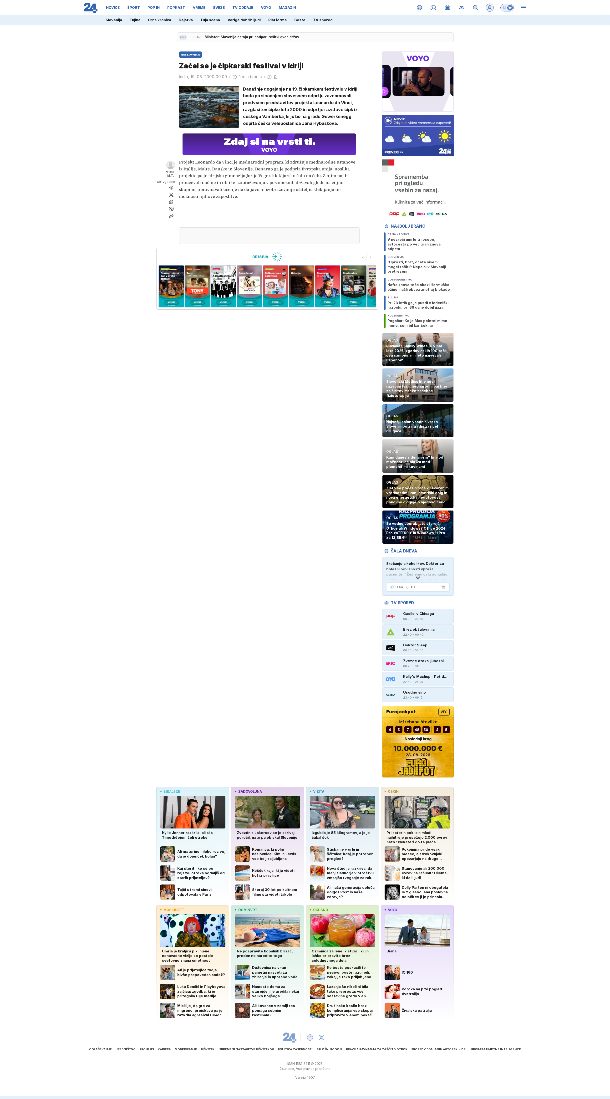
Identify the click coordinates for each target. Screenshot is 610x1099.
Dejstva (186, 20)
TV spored (323, 20)
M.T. (170, 175)
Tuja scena (210, 20)
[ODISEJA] (267, 256)
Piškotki (208, 1049)
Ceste (299, 20)
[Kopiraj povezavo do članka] (171, 216)
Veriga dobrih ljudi (244, 20)
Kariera (164, 1049)
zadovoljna (250, 791)
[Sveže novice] (183, 37)
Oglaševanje (100, 1049)
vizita (318, 791)
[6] (249, 286)
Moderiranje (186, 1049)
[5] (223, 286)
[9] (327, 286)
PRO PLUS (146, 1049)
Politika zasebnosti (295, 1049)
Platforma (277, 20)
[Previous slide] (363, 257)
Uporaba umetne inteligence (496, 1049)
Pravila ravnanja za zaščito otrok (376, 1049)
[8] (301, 286)
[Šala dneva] (442, 587)
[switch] (507, 7)
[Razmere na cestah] (462, 7)
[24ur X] (321, 1037)
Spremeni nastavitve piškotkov (246, 1049)
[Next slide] (370, 257)
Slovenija (114, 20)
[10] (353, 286)
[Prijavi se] (490, 8)
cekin (393, 791)
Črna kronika (159, 20)
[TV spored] (448, 7)
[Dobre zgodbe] (419, 7)
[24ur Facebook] (310, 1037)
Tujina (135, 20)
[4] (197, 286)
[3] (171, 286)
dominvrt (247, 910)
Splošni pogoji (329, 1049)
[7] (275, 286)
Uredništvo (126, 1049)
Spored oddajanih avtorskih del (439, 1049)
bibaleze (171, 791)
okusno (320, 910)
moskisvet (173, 910)
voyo (392, 910)
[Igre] (434, 7)
